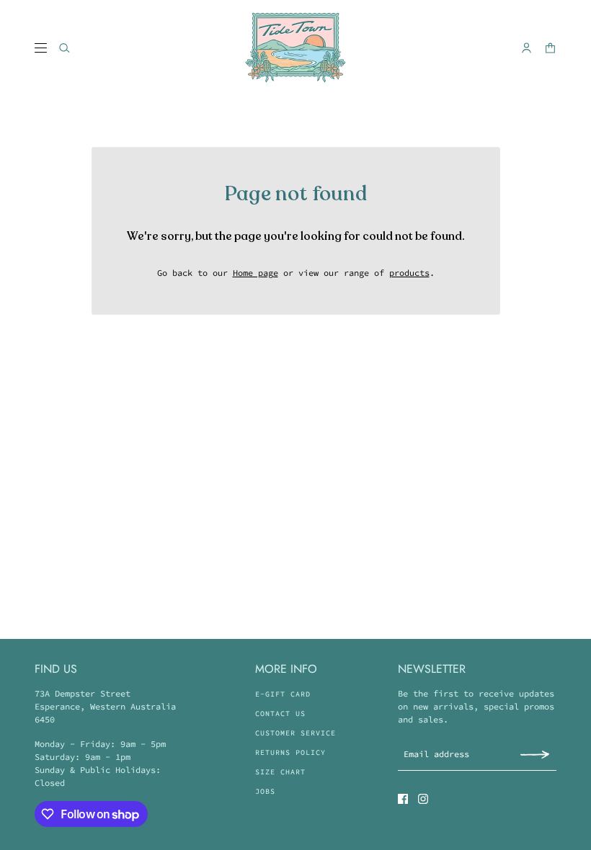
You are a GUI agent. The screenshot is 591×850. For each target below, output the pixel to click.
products (409, 272)
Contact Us (280, 713)
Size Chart (280, 772)
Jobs (265, 791)
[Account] (526, 48)
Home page (255, 272)
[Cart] (550, 48)
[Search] (64, 48)
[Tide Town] (295, 48)
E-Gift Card (283, 694)
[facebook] (403, 799)
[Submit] (535, 754)
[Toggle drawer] (41, 48)
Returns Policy (290, 752)
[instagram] (423, 799)
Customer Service (295, 733)
